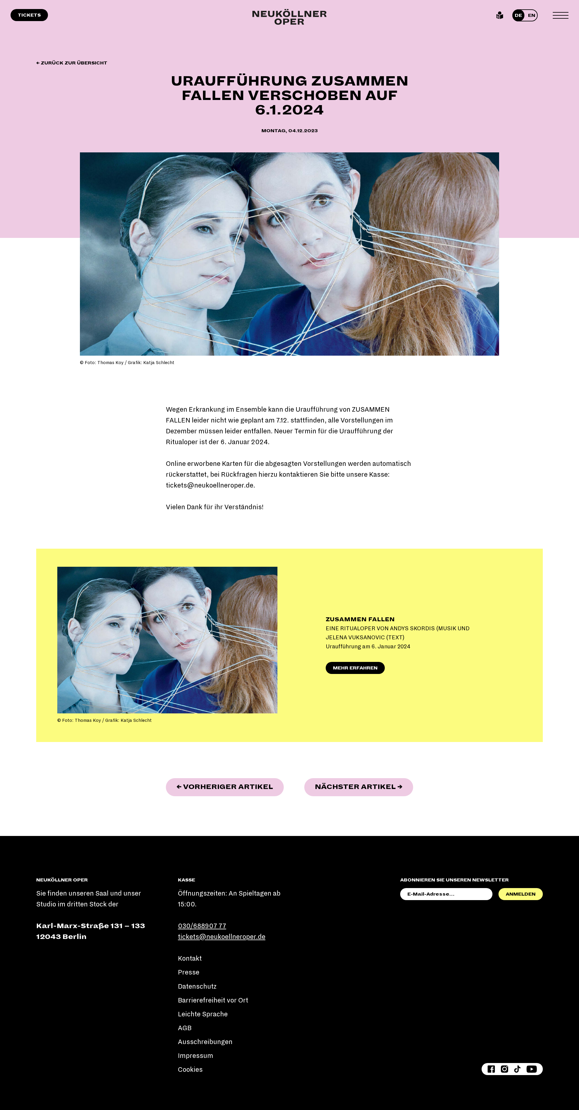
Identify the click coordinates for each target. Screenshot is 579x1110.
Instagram (504, 1069)
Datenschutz (197, 986)
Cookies (190, 1069)
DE (518, 15)
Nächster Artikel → (364, 786)
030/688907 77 (202, 926)
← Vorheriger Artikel (230, 786)
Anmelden (521, 894)
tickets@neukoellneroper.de (209, 485)
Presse (188, 972)
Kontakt (190, 958)
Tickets (29, 15)
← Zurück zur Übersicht (71, 63)
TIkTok (517, 1069)
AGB (184, 1028)
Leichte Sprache (499, 15)
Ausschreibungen (205, 1042)
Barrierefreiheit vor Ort (213, 1000)
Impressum (195, 1055)
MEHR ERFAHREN (355, 668)
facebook (491, 1069)
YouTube (532, 1069)
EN (531, 15)
